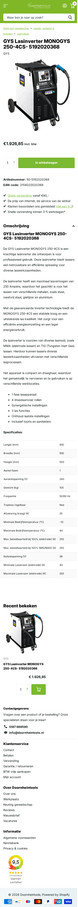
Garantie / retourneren (18, 766)
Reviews (9, 810)
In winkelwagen (46, 162)
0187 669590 (18, 727)
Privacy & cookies (15, 848)
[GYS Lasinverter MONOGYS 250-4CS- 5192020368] (24, 632)
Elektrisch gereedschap (16, 28)
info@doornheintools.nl (26, 732)
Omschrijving (16, 226)
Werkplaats (11, 799)
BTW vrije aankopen (17, 771)
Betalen (8, 755)
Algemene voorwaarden (19, 837)
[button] (15, 159)
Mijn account (12, 777)
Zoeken (70, 17)
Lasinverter (23, 33)
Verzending (11, 761)
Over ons (9, 793)
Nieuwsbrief (11, 815)
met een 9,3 (64, 206)
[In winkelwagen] (38, 689)
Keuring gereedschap (17, 804)
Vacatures (10, 821)
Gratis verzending (20, 195)
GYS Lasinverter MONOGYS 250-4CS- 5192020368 (23, 666)
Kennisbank (11, 843)
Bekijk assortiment (5, 6)
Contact (8, 750)
